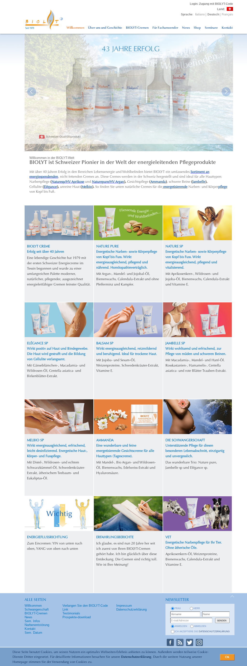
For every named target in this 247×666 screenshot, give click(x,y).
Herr (196, 608)
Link (65, 609)
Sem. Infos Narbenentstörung (37, 623)
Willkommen (75, 27)
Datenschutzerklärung (136, 657)
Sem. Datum (33, 632)
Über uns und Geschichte (105, 27)
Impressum (124, 605)
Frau (178, 608)
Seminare (211, 27)
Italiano (200, 14)
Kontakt (227, 27)
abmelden (200, 626)
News (186, 27)
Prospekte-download (76, 617)
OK (227, 657)
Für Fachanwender (165, 27)
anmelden (181, 626)
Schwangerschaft (37, 609)
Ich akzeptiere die (202, 631)
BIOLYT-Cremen (137, 27)
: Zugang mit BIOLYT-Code (211, 4)
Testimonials (71, 613)
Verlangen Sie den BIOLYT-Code (85, 605)
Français (227, 14)
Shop (197, 27)
